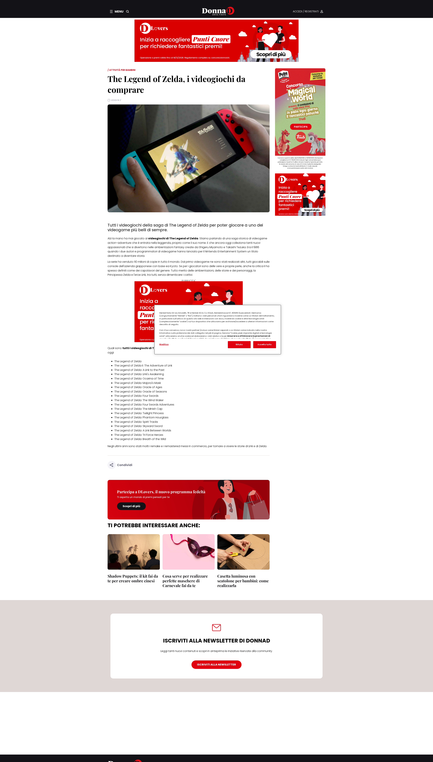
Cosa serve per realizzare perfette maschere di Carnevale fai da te (185, 580)
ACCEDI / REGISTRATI (306, 11)
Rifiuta (239, 344)
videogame (201, 262)
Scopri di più (131, 506)
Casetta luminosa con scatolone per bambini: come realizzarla (243, 580)
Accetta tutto (264, 344)
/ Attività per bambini (121, 70)
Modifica (164, 344)
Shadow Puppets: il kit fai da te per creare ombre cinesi (133, 578)
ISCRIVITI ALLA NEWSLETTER (216, 664)
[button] (116, 11)
